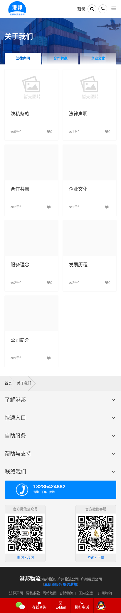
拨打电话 (82, 607)
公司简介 (20, 340)
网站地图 (50, 593)
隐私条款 (20, 113)
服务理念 (20, 264)
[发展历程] (89, 223)
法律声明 (23, 59)
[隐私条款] (31, 72)
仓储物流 (66, 593)
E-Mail (61, 607)
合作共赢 (60, 59)
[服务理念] (31, 223)
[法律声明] (89, 72)
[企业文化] (89, 147)
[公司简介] (31, 298)
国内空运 (86, 593)
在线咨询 (39, 607)
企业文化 (98, 59)
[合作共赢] (31, 147)
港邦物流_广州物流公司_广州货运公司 (60, 579)
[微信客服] (20, 605)
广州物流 (105, 593)
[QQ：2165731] (101, 605)
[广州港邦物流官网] (17, 9)
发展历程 (78, 264)
